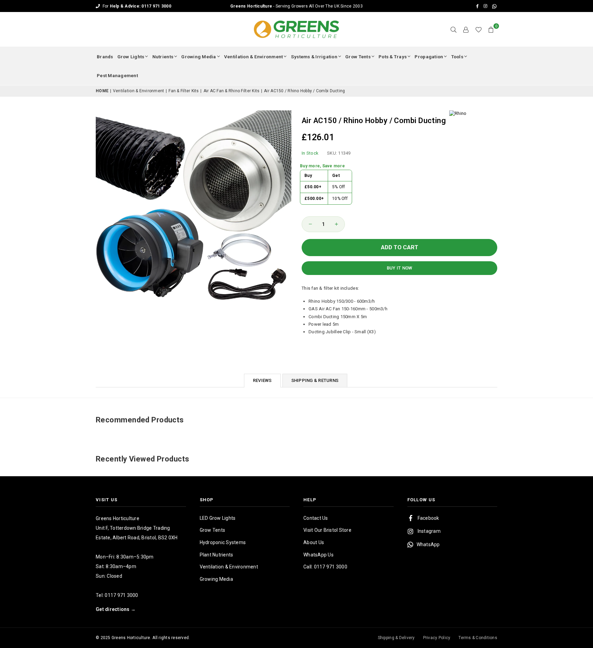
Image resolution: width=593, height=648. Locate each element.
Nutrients (162, 56)
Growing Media (198, 56)
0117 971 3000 (121, 595)
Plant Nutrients (216, 554)
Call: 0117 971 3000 (325, 566)
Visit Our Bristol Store (327, 530)
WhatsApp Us (318, 554)
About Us (313, 542)
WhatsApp (428, 544)
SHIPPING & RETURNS (315, 380)
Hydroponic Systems (223, 542)
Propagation (429, 56)
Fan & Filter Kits (183, 90)
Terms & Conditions (477, 637)
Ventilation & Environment (253, 56)
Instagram (429, 531)
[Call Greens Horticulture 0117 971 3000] (296, 6)
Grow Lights (130, 56)
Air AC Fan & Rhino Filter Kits (232, 90)
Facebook (428, 518)
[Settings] (466, 29)
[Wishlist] (478, 29)
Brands (105, 56)
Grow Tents (358, 56)
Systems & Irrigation (314, 56)
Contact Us (315, 518)
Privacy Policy (437, 637)
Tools (457, 56)
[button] (491, 29)
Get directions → (116, 609)
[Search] (453, 29)
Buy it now (399, 268)
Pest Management (117, 75)
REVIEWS (262, 380)
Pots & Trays (393, 56)
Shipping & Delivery (396, 637)
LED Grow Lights (218, 518)
